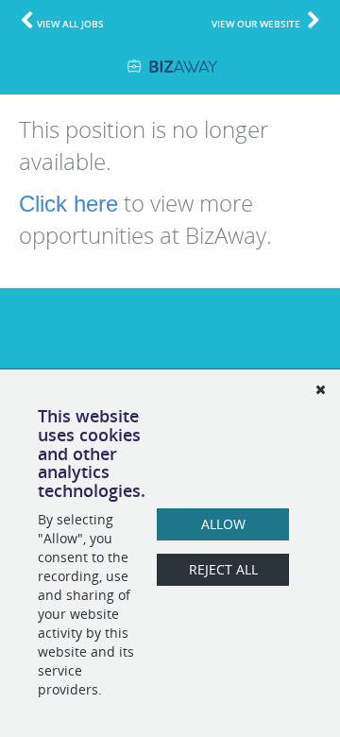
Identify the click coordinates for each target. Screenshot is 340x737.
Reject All (223, 569)
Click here (68, 203)
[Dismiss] (320, 389)
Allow (223, 524)
